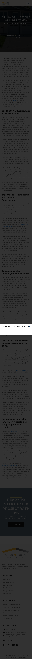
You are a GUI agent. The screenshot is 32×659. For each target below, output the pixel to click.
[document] (16, 329)
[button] (29, 326)
